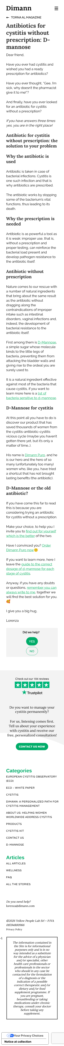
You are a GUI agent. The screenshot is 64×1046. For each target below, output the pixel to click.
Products (14, 824)
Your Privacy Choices (28, 1035)
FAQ (9, 877)
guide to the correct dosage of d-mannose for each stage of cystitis (30, 568)
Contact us (15, 838)
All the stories (18, 884)
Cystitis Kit (15, 831)
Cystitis (12, 795)
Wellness (14, 870)
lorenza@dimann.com (20, 906)
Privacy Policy (14, 929)
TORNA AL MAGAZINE (25, 17)
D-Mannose (47, 342)
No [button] (32, 651)
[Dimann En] (19, 7)
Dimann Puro (35, 455)
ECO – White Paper (20, 788)
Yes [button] (32, 641)
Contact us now (32, 746)
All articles (16, 863)
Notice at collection (17, 1041)
